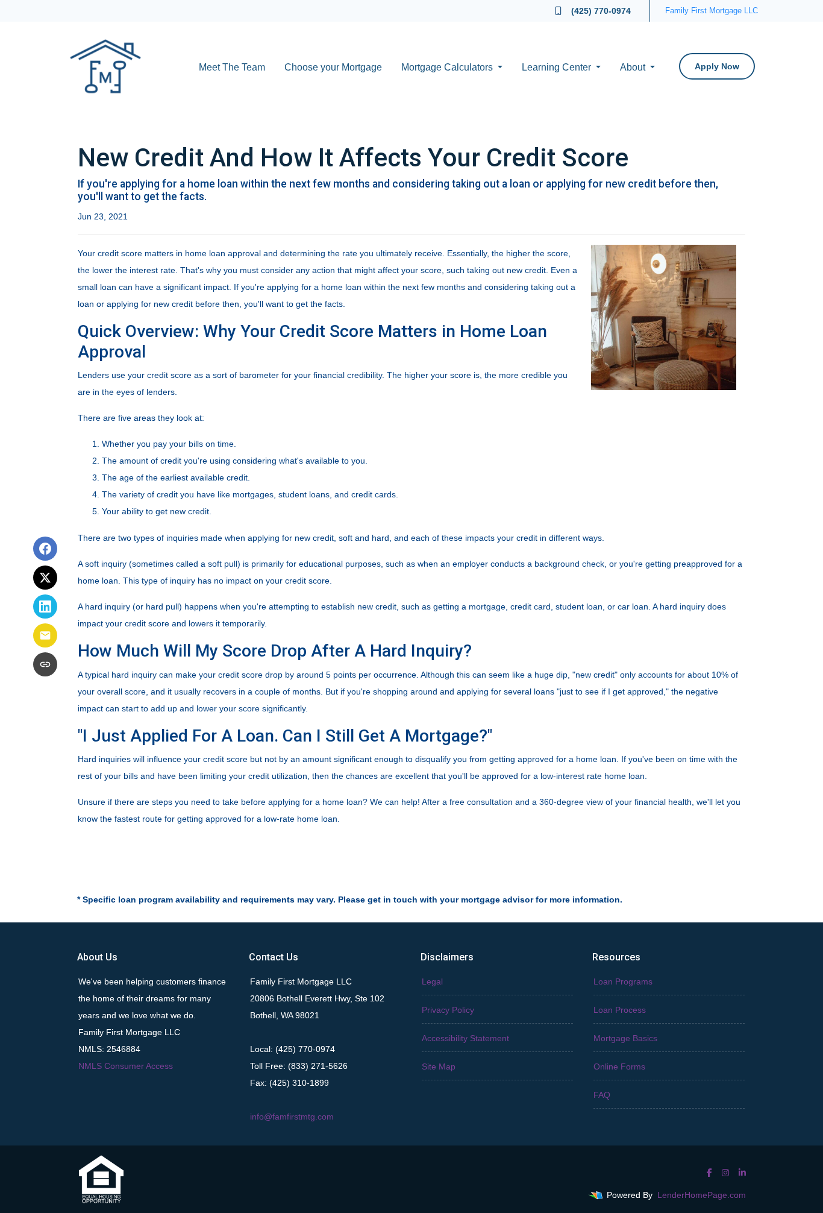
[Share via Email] (45, 635)
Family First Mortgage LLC (711, 10)
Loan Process (619, 1010)
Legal (432, 981)
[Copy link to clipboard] (45, 664)
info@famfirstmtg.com (292, 1116)
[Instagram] (725, 1172)
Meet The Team (232, 67)
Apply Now (717, 66)
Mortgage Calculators (448, 67)
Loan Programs (622, 981)
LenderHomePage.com (701, 1195)
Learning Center (557, 67)
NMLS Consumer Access (125, 1066)
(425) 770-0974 (601, 11)
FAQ (601, 1095)
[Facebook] (709, 1172)
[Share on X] (45, 578)
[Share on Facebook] (45, 549)
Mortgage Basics (625, 1038)
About (634, 67)
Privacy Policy (448, 1010)
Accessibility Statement (465, 1038)
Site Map (438, 1066)
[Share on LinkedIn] (45, 606)
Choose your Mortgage (333, 67)
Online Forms (619, 1066)
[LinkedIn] (742, 1172)
